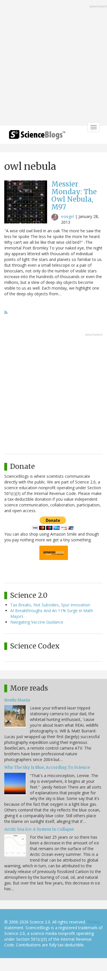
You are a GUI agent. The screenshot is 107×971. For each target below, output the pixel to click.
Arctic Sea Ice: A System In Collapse (39, 829)
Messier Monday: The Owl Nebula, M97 (74, 195)
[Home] (37, 136)
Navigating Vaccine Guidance (36, 622)
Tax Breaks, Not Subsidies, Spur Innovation (50, 605)
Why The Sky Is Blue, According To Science (47, 767)
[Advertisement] (53, 63)
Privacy (93, 922)
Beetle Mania (17, 700)
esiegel (67, 216)
